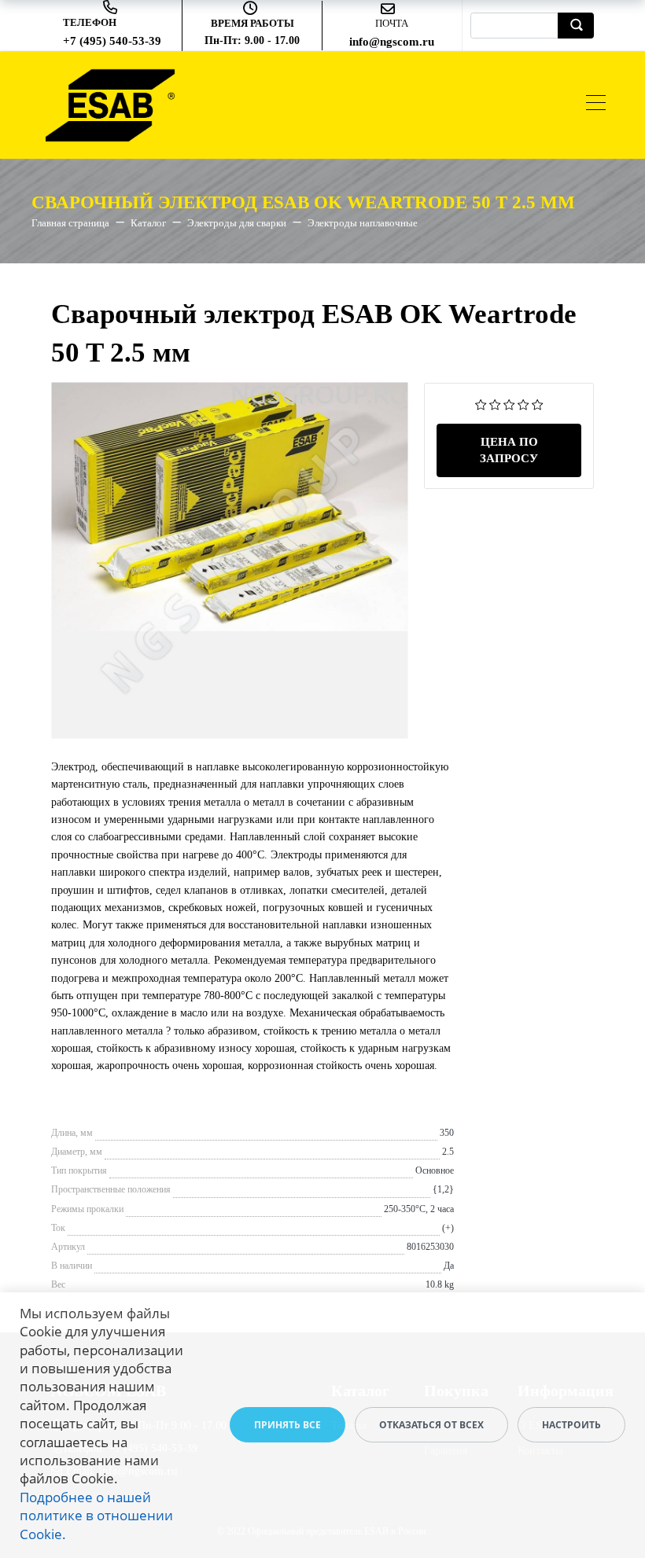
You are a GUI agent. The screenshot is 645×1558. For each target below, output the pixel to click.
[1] (481, 404)
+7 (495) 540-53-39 (112, 41)
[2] (495, 404)
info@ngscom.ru (391, 41)
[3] (509, 404)
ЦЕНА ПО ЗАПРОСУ (509, 450)
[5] (538, 404)
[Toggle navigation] (596, 105)
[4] (523, 404)
